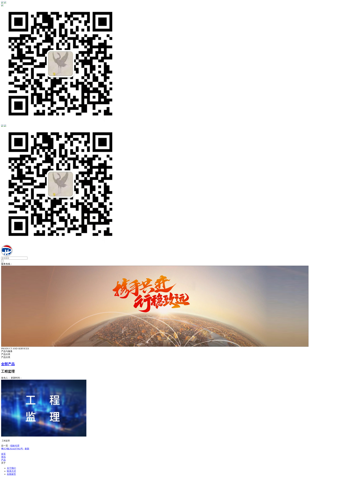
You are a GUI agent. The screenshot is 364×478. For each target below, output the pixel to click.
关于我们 (11, 468)
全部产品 (8, 364)
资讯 (3, 457)
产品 (3, 460)
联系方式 (11, 471)
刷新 (27, 448)
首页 (3, 454)
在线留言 (11, 474)
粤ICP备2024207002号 (12, 448)
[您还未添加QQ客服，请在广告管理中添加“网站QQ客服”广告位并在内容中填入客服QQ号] (2, 126)
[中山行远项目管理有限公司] (23, 255)
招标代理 (14, 445)
